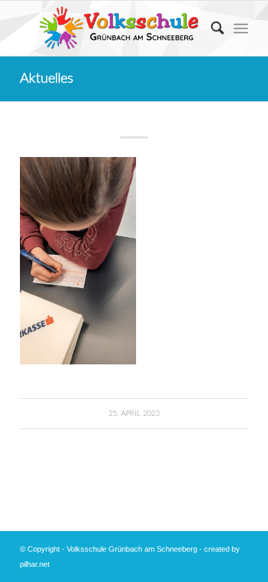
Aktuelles (47, 78)
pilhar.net (34, 564)
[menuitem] (210, 28)
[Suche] (210, 28)
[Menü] (241, 28)
